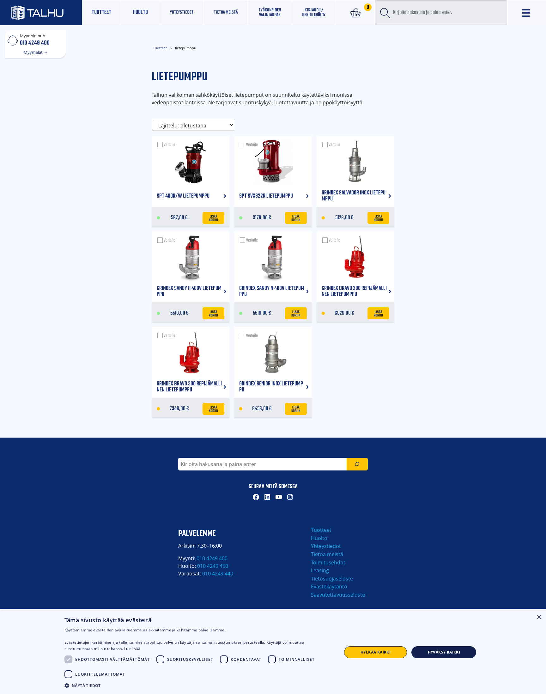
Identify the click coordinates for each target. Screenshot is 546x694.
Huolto (140, 12)
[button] (199, 685)
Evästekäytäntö (329, 586)
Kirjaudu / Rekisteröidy (313, 12)
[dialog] (273, 652)
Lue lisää (132, 648)
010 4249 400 (35, 42)
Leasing (320, 570)
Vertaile (169, 145)
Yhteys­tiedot (181, 12)
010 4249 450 (212, 565)
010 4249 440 (217, 573)
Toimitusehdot (328, 562)
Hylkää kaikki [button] (376, 652)
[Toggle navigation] (527, 12)
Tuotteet (101, 12)
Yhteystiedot (326, 546)
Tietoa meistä (226, 12)
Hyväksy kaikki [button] (444, 652)
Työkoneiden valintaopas (270, 12)
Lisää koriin (213, 218)
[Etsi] (357, 464)
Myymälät (34, 52)
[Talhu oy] (41, 12)
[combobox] (441, 12)
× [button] (539, 617)
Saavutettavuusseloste (338, 594)
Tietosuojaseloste (332, 578)
